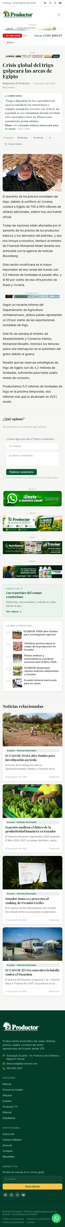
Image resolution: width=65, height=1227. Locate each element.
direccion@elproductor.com (21, 1063)
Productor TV (10, 1106)
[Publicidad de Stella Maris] (32, 296)
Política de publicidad (13, 1222)
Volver (10, 42)
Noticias (7, 1084)
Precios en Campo (13, 1089)
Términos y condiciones (38, 1219)
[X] (55, 3)
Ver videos (14, 611)
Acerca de (8, 1134)
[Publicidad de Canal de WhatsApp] (32, 498)
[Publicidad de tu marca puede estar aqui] (32, 523)
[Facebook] (45, 3)
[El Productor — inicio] (18, 14)
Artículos (7, 1095)
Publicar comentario (22, 472)
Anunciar (7, 1145)
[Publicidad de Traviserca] (32, 547)
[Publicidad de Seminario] (32, 56)
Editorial (7, 1112)
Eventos (7, 1101)
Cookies (30, 1222)
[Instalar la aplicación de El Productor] (32, 28)
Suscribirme (32, 1186)
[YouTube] (60, 3)
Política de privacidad (13, 1219)
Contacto (8, 1151)
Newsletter (8, 1156)
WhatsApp (22, 137)
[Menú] (58, 14)
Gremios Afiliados (12, 1139)
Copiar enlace (15, 144)
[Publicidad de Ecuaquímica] (32, 572)
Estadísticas (9, 1118)
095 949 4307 (14, 1068)
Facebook (38, 137)
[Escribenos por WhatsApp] (56, 1218)
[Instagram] (50, 3)
